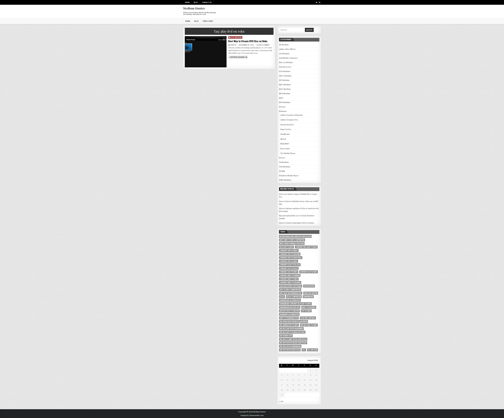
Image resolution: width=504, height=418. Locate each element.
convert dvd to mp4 (288, 261)
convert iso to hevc (289, 272)
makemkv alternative (289, 314)
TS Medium (284, 162)
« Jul (281, 401)
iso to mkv (306, 311)
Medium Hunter (194, 8)
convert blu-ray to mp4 (306, 247)
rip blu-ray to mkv (309, 325)
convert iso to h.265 (289, 268)
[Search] (319, 2)
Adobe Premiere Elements (291, 115)
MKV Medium (285, 85)
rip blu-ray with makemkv (291, 329)
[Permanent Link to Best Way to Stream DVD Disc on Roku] (205, 51)
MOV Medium (285, 89)
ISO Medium (284, 80)
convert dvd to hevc (289, 251)
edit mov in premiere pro (291, 293)
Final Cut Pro (285, 129)
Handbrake (285, 134)
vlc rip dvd (312, 350)
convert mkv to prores (290, 282)
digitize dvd (309, 286)
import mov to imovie (289, 311)
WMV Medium (285, 180)
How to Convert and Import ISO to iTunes (296, 223)
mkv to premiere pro (289, 318)
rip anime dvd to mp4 (289, 325)
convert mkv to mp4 (289, 279)
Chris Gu (233, 45)
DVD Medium (236, 37)
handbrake (308, 297)
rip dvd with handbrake (290, 346)
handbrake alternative (290, 300)
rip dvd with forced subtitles (293, 343)
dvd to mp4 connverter (290, 290)
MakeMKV (284, 144)
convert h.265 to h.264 (290, 265)
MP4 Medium (284, 94)
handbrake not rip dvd (290, 307)
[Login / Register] (316, 2)
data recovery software (290, 286)
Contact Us (207, 2)
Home (187, 2)
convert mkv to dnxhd (290, 275)
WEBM (282, 171)
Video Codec (208, 21)
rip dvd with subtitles (290, 350)
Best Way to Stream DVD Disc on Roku (247, 41)
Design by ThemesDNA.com (252, 415)
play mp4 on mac (307, 318)
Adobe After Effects (287, 49)
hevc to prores (309, 307)
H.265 (282, 297)
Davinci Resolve (287, 125)
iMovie (283, 139)
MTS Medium (284, 102)
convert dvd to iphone (290, 254)
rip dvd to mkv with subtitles (293, 339)
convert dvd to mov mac (291, 258)
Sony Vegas (285, 149)
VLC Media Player (287, 153)
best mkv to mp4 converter (292, 240)
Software (283, 111)
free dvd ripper (310, 293)
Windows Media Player (289, 176)
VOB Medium (284, 167)
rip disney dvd (286, 336)
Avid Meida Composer (288, 58)
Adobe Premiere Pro (289, 120)
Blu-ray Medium (286, 62)
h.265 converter (294, 297)
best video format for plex (292, 243)
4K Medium (284, 45)
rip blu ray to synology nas (292, 332)
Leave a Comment (264, 45)
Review (282, 107)
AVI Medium (284, 54)
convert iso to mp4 (308, 272)
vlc (303, 350)
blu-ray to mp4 (286, 247)
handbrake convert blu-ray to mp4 (295, 304)
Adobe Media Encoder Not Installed (295, 236)
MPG (281, 98)
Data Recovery (285, 67)
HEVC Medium (285, 76)
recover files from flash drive (293, 321)
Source (282, 158)
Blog (196, 2)
